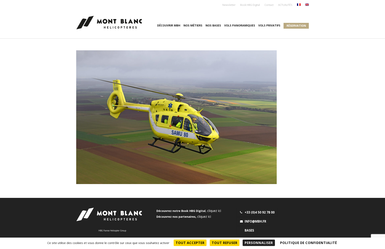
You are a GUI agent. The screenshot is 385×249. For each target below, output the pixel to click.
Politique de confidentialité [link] (308, 243)
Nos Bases (213, 25)
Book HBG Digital (250, 5)
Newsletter (229, 5)
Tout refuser (224, 243)
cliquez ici (214, 211)
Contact (269, 5)
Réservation (296, 25)
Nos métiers (192, 25)
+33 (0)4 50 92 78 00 (260, 212)
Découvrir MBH (168, 25)
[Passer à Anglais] (307, 4)
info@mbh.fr (255, 221)
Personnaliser (259, 243)
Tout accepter (190, 243)
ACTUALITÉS (285, 5)
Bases (249, 230)
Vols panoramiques (239, 25)
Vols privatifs (269, 25)
